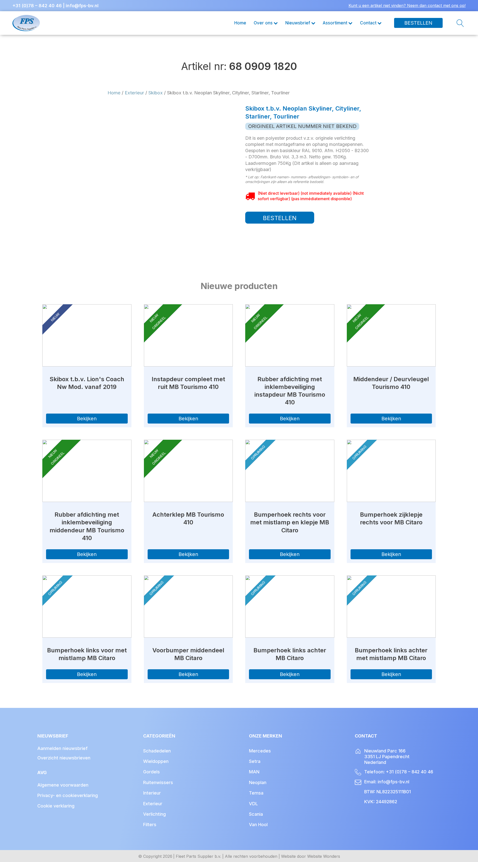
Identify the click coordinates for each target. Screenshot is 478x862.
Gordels (151, 771)
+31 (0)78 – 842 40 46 (37, 5)
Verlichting (154, 814)
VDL (253, 803)
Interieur (152, 793)
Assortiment (335, 22)
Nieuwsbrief (297, 22)
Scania (256, 814)
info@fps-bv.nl (82, 5)
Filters (149, 824)
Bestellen (418, 23)
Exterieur (134, 92)
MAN (254, 771)
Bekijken (87, 419)
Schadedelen (157, 750)
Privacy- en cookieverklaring (67, 795)
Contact (368, 22)
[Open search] (454, 23)
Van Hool (258, 824)
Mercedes (260, 750)
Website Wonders (323, 856)
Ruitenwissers (158, 782)
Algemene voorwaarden (62, 785)
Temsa (256, 793)
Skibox (155, 92)
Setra (254, 761)
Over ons (263, 22)
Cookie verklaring (55, 805)
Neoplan (257, 782)
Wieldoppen (156, 761)
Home (240, 22)
